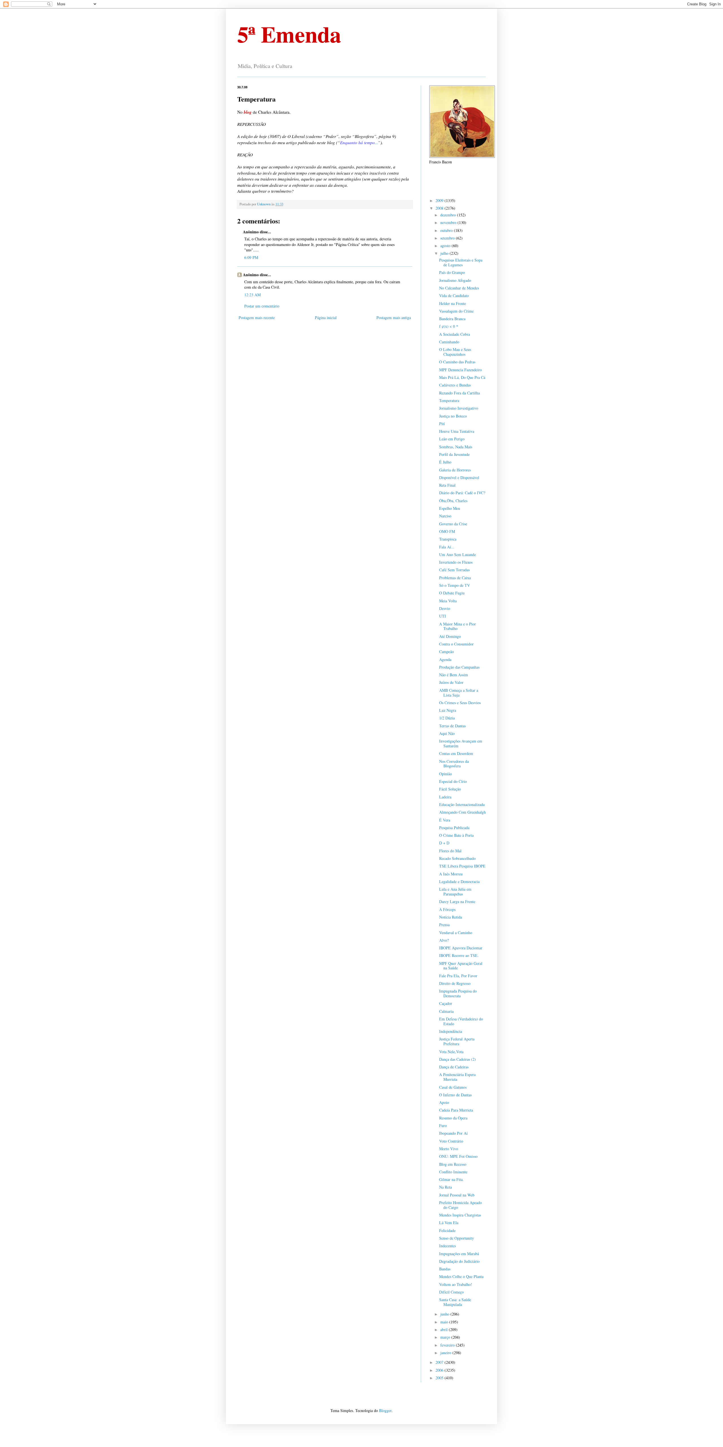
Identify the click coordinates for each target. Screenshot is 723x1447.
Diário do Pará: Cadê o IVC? (462, 492)
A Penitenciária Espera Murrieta (457, 1077)
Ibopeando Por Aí (453, 1133)
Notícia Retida (450, 917)
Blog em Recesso (452, 1164)
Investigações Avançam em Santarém (460, 743)
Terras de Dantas (452, 725)
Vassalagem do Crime (456, 311)
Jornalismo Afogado (455, 280)
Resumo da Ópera (453, 1118)
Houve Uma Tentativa (456, 431)
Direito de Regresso (455, 983)
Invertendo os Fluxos (455, 562)
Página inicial (326, 317)
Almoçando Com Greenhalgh (462, 812)
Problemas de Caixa (455, 577)
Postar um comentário (261, 306)
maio (444, 1322)
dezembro (448, 215)
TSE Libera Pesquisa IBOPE (462, 866)
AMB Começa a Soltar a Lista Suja (458, 693)
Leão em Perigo (452, 439)
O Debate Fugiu (452, 593)
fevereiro (448, 1345)
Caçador (445, 1003)
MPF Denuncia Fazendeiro (460, 369)
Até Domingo (450, 636)
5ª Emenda (289, 33)
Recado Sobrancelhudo (457, 858)
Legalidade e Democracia (459, 881)
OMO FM (447, 531)
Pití (442, 423)
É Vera (444, 820)
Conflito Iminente (453, 1171)
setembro (448, 238)
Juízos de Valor (451, 682)
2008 (440, 208)
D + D (444, 843)
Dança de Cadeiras (454, 1067)
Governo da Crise (453, 523)
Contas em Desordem (456, 753)
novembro (449, 222)
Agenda (445, 659)
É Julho (445, 462)
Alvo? (444, 940)
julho (445, 253)
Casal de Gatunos (453, 1087)
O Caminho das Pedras (457, 362)
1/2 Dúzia (447, 718)
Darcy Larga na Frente (457, 901)
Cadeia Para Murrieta (456, 1110)
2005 (440, 1377)
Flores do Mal (450, 850)
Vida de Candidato (454, 295)
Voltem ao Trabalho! (455, 1284)
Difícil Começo (451, 1292)
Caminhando (449, 341)
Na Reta (445, 1187)
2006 (440, 1370)
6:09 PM (251, 257)
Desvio (444, 608)
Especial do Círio (453, 781)
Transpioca (447, 539)
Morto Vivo (448, 1148)
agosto (446, 245)
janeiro (446, 1352)
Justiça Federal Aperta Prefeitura (456, 1041)
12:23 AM (252, 294)
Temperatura (449, 400)
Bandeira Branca (452, 318)
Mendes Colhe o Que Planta (461, 1276)
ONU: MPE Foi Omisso (458, 1156)
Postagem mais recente (257, 317)
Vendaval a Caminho (455, 932)
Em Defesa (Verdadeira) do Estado (461, 1021)
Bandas (444, 1269)
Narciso (445, 516)
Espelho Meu (449, 508)
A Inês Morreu (451, 874)
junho (445, 1314)
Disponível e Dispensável (459, 477)
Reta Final (447, 485)
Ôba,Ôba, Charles (453, 500)
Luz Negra (447, 710)
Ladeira (445, 797)
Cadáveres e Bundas (455, 385)
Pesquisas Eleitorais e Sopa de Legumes (460, 262)
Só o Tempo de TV (454, 585)
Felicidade (447, 1230)
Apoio (444, 1102)
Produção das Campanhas (459, 667)
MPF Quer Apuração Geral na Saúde (460, 966)
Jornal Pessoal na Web (456, 1195)
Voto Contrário (451, 1141)
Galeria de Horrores (455, 470)
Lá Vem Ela (448, 1222)
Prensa (444, 924)
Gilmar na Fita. (451, 1179)
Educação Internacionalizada (462, 804)
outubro (447, 230)
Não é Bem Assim (453, 674)
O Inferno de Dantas (455, 1094)
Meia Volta (448, 600)
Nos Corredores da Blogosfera (454, 764)
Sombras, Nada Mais (455, 446)
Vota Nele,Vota (451, 1051)
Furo (443, 1125)
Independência (450, 1031)
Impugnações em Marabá (459, 1253)
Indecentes (447, 1245)
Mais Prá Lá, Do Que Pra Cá (462, 377)
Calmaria (446, 1011)
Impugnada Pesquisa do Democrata (458, 993)
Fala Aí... (446, 547)
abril (444, 1329)
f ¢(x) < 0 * (448, 326)
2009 (440, 200)
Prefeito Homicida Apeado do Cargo (460, 1205)
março (445, 1337)
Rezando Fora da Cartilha (459, 393)
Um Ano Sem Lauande (457, 554)
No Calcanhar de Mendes (459, 288)
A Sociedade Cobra (454, 334)
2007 (440, 1362)
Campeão (446, 651)
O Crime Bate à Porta (456, 835)
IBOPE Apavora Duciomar (460, 947)
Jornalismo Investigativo (458, 408)
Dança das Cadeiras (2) (457, 1059)
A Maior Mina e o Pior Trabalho (457, 626)
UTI (442, 616)
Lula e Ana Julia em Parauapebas (455, 891)
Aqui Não (447, 733)
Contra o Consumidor (456, 644)
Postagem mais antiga (393, 317)
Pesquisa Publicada (454, 827)
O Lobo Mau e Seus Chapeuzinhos (455, 352)
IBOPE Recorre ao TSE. (459, 955)
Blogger (385, 1410)
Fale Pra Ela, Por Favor (458, 975)
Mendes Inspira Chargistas (460, 1215)
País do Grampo (452, 272)
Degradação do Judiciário (459, 1261)
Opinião (445, 773)
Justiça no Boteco (453, 416)
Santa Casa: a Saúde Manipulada (455, 1302)
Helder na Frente (452, 303)
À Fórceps (447, 909)
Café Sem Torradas (454, 569)
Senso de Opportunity (456, 1238)
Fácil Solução (450, 789)
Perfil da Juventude (454, 454)
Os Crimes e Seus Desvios (460, 702)
